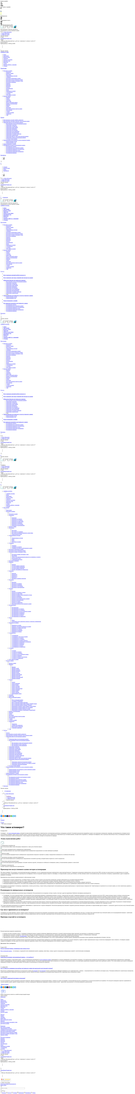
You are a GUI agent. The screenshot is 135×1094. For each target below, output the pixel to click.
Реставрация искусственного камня (14, 147)
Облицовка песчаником (12, 130)
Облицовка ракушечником (12, 132)
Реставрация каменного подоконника (15, 149)
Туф (7, 115)
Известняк (8, 101)
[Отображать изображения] (1, 17)
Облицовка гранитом (11, 125)
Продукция (3, 68)
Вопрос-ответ (6, 57)
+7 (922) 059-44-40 (7, 32)
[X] (7, 816)
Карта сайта (3, 1085)
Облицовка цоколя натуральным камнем (16, 137)
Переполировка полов (11, 141)
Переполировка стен (11, 142)
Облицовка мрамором (11, 128)
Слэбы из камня (10, 112)
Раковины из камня (10, 91)
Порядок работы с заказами (10, 64)
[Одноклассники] (3, 816)
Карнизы (8, 84)
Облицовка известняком (12, 127)
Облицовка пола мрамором (12, 131)
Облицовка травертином (12, 135)
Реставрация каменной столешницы (15, 151)
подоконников (23, 936)
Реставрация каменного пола (13, 150)
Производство (6, 60)
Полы (7, 89)
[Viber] (9, 816)
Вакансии (5, 62)
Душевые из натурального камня (8, 1029)
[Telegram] (3, 157)
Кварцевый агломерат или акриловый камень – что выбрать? (17, 957)
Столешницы (9, 92)
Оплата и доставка (7, 59)
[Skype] (13, 816)
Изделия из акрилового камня (13, 78)
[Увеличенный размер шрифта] (2, 5)
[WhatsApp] (11, 816)
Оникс (7, 106)
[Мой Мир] (5, 816)
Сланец (8, 111)
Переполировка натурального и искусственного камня (16, 140)
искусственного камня (45, 959)
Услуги (2, 117)
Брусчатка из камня (5, 1027)
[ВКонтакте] (1, 816)
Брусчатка (8, 74)
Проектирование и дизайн (9, 144)
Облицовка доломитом (11, 126)
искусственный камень (14, 833)
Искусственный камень (12, 102)
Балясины (8, 72)
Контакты (3, 155)
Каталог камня (7, 96)
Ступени (8, 93)
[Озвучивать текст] (1, 22)
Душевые (8, 77)
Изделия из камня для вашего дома (14, 81)
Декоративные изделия (11, 75)
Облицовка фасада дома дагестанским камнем (17, 136)
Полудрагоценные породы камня (14, 108)
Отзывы (5, 66)
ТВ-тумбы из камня (11, 94)
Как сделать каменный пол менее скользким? (13, 978)
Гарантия (5, 58)
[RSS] (1, 818)
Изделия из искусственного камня (14, 79)
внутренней (43, 970)
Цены (4, 54)
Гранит (8, 98)
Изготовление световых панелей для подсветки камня (16, 121)
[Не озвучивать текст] (1, 23)
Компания (3, 997)
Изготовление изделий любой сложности (13, 120)
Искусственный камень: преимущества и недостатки (15, 948)
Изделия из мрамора (11, 82)
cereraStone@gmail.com (6, 38)
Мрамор (8, 97)
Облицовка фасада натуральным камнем (13, 122)
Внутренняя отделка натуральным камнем (16, 123)
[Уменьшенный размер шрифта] (1, 2)
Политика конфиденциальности (8, 1084)
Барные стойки (9, 73)
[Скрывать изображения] (1, 19)
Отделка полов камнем (11, 138)
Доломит (8, 99)
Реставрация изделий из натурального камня (14, 145)
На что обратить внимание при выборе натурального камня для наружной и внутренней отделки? (27, 968)
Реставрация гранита (11, 146)
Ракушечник (9, 110)
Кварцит (8, 105)
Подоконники (9, 88)
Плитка (8, 87)
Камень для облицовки (11, 103)
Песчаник (8, 107)
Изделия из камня (7, 70)
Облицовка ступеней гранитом (13, 133)
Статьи (5, 63)
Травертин (8, 113)
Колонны (8, 86)
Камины (8, 83)
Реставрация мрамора (11, 152)
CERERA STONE (5, 52)
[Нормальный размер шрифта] (1, 3)
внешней (35, 970)
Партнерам (6, 55)
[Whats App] (3, 159)
